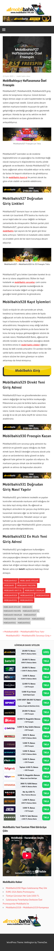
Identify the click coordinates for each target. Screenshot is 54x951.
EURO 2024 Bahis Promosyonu (20, 891)
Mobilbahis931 (10, 600)
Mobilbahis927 (10, 580)
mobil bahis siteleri (30, 344)
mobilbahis (8, 230)
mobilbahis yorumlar (25, 282)
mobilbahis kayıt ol (18, 177)
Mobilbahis (9, 585)
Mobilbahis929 (26, 595)
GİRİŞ (46, 652)
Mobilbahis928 (10, 595)
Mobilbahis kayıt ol (13, 590)
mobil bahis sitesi (23, 76)
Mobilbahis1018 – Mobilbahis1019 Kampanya (27, 907)
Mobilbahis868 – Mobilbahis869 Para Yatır (24, 631)
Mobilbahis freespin (26, 585)
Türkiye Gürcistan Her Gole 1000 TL (22, 895)
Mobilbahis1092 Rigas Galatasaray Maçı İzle (26, 888)
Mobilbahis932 (26, 600)
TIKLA (46, 661)
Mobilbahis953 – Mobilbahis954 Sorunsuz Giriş (28, 635)
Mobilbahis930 (42, 595)
